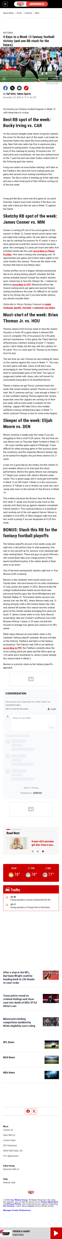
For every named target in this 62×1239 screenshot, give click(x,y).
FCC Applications (10, 1156)
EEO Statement (10, 1145)
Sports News (8, 13)
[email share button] (19, 88)
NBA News (9, 1072)
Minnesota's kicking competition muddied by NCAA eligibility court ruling (19, 1022)
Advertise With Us (11, 1169)
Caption (54, 78)
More (37, 13)
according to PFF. (21, 284)
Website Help (9, 1182)
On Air (19, 13)
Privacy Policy (14, 1204)
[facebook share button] (5, 88)
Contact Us (8, 1130)
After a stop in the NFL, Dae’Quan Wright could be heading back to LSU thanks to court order (19, 977)
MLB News (9, 1057)
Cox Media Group (19, 1200)
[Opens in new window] (52, 1044)
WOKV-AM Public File (12, 1150)
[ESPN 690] (31, 4)
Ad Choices (9, 1206)
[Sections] (5, 4)
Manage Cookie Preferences (17, 1210)
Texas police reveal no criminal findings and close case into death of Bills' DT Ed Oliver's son (20, 1001)
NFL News (8, 1042)
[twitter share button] (12, 88)
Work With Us (9, 1135)
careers (31, 1206)
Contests (28, 13)
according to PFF (12, 648)
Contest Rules (9, 1140)
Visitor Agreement (49, 1202)
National (8, 33)
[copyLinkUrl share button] (26, 88)
